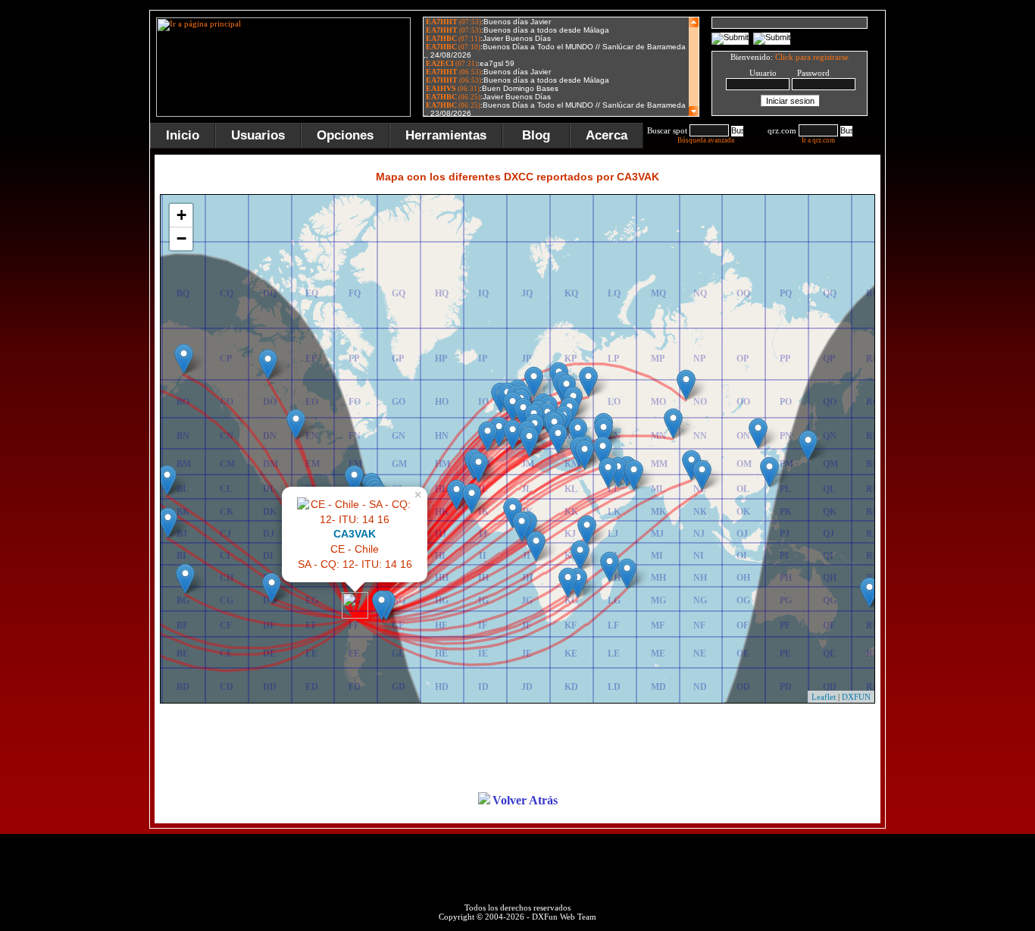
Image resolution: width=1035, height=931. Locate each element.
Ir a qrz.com (818, 140)
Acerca (606, 135)
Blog (536, 135)
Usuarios (258, 135)
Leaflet (823, 696)
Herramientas (445, 135)
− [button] (181, 238)
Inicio (182, 135)
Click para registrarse (812, 56)
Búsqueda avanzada (705, 140)
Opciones (345, 135)
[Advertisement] (960, 238)
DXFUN (856, 696)
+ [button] (181, 214)
